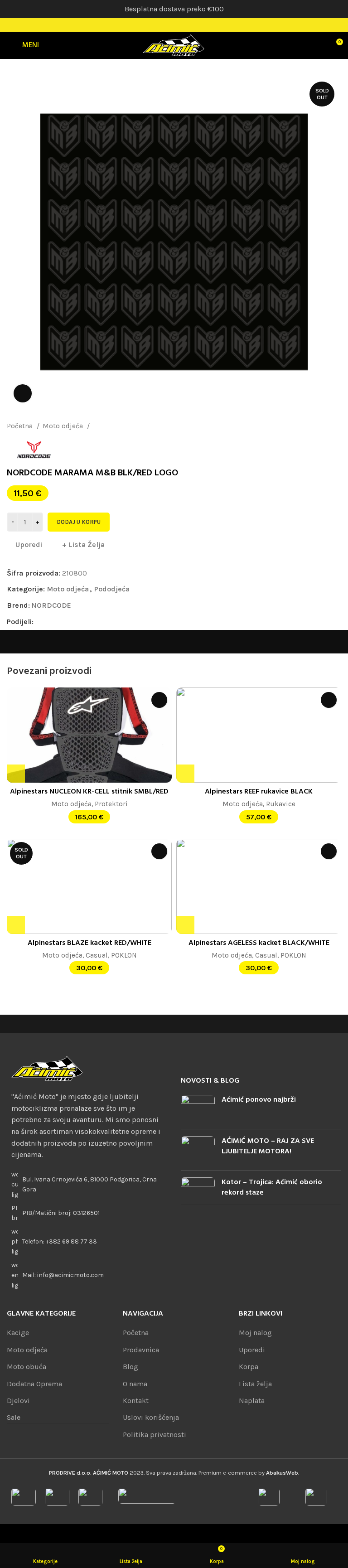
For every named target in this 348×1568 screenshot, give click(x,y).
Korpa (248, 1366)
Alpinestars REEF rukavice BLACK (259, 792)
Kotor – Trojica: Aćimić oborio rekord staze (272, 1187)
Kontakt (136, 1400)
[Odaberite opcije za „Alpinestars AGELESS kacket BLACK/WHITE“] (185, 925)
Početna (20, 426)
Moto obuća (26, 1366)
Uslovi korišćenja (151, 1417)
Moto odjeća (64, 426)
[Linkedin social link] (72, 622)
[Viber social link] (103, 622)
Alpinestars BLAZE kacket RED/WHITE (89, 943)
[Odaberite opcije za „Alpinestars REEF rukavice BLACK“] (185, 774)
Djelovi (18, 1400)
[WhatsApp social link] (82, 622)
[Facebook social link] (162, 25)
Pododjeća (109, 426)
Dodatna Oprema (34, 1383)
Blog (130, 1366)
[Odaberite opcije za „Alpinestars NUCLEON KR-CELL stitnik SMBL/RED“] (16, 774)
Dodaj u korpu (79, 521)
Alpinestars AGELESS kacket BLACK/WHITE (258, 943)
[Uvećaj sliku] (23, 393)
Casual (97, 955)
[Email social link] (62, 622)
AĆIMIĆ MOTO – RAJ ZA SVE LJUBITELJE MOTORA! (268, 1146)
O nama (135, 1383)
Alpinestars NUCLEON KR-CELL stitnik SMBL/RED (89, 792)
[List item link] (87, 1242)
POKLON (124, 955)
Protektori (111, 804)
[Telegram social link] (93, 622)
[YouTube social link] (186, 25)
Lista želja (255, 1383)
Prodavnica (141, 1349)
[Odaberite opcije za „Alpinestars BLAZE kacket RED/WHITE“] (16, 925)
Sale (13, 1417)
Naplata (252, 1400)
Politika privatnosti (154, 1434)
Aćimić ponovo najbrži (259, 1100)
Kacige (18, 1332)
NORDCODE (51, 605)
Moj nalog (255, 1332)
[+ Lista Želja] (159, 700)
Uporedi (252, 1349)
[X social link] (51, 622)
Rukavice (280, 804)
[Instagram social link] (174, 25)
